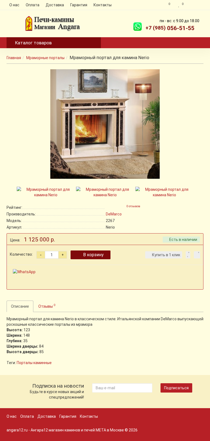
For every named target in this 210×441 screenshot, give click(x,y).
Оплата (32, 5)
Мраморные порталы (45, 58)
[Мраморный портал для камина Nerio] (105, 124)
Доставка (55, 5)
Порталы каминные (34, 363)
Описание (20, 306)
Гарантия (78, 5)
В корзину (93, 254)
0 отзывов (133, 206)
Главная (14, 58)
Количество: (21, 254)
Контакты (103, 5)
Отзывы (46, 305)
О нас (14, 5)
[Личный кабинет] (194, 5)
